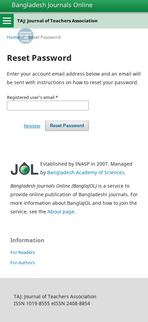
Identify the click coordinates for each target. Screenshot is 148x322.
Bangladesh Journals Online (52, 5)
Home (13, 37)
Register (32, 126)
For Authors (22, 262)
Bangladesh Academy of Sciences (85, 172)
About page (60, 211)
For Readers (22, 252)
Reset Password (67, 125)
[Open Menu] (7, 20)
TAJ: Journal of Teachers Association (57, 21)
